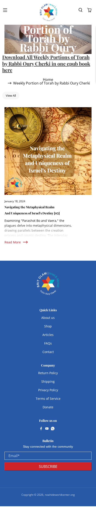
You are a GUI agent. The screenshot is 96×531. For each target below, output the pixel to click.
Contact (48, 352)
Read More (12, 242)
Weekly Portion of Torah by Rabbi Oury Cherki (51, 83)
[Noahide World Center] (48, 12)
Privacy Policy (48, 390)
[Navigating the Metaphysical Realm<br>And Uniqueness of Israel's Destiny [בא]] (48, 151)
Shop (48, 326)
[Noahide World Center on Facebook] (41, 429)
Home (48, 79)
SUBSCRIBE (48, 466)
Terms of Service (48, 398)
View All (11, 95)
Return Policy (48, 373)
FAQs (48, 343)
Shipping (48, 381)
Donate (48, 407)
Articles (48, 335)
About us (48, 317)
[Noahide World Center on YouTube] (47, 429)
